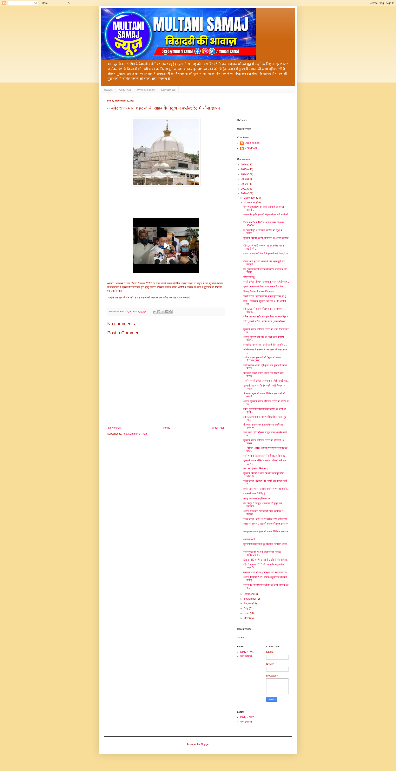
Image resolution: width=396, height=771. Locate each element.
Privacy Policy (146, 89)
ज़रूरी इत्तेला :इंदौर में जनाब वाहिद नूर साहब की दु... (265, 296)
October (248, 594)
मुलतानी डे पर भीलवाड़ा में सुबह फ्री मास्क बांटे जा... (266, 572)
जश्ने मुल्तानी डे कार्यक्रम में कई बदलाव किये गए (264, 455)
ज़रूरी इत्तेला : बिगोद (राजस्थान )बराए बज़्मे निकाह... (266, 281)
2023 (244, 179)
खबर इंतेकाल (246, 656)
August (248, 603)
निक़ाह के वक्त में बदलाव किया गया (258, 291)
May (246, 618)
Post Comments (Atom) (135, 433)
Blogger (204, 744)
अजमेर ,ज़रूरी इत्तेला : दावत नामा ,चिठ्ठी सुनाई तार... (266, 380)
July (246, 608)
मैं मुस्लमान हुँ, (249, 277)
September (250, 598)
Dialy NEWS (247, 652)
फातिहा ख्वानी (249, 539)
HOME (108, 89)
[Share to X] (163, 312)
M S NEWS (250, 148)
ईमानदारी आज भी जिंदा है (254, 493)
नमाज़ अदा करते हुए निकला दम (256, 498)
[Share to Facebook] (167, 312)
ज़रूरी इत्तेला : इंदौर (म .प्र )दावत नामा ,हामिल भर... (266, 519)
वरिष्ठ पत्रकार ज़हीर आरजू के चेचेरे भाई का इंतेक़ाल (265, 316)
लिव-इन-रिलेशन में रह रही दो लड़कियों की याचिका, (265, 559)
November (250, 202)
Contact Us (168, 89)
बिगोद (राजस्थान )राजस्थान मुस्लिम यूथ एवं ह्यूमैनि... (266, 488)
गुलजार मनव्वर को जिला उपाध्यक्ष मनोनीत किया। (264, 286)
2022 (244, 184)
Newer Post (114, 427)
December (250, 197)
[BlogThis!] (159, 312)
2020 (244, 193)
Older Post (218, 427)
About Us (125, 89)
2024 (244, 174)
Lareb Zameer (252, 142)
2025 (244, 169)
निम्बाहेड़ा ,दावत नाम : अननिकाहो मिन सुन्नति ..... (265, 344)
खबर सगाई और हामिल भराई (255, 468)
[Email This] (155, 312)
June (247, 613)
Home (166, 427)
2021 (244, 188)
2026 (244, 164)
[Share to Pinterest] (171, 312)
